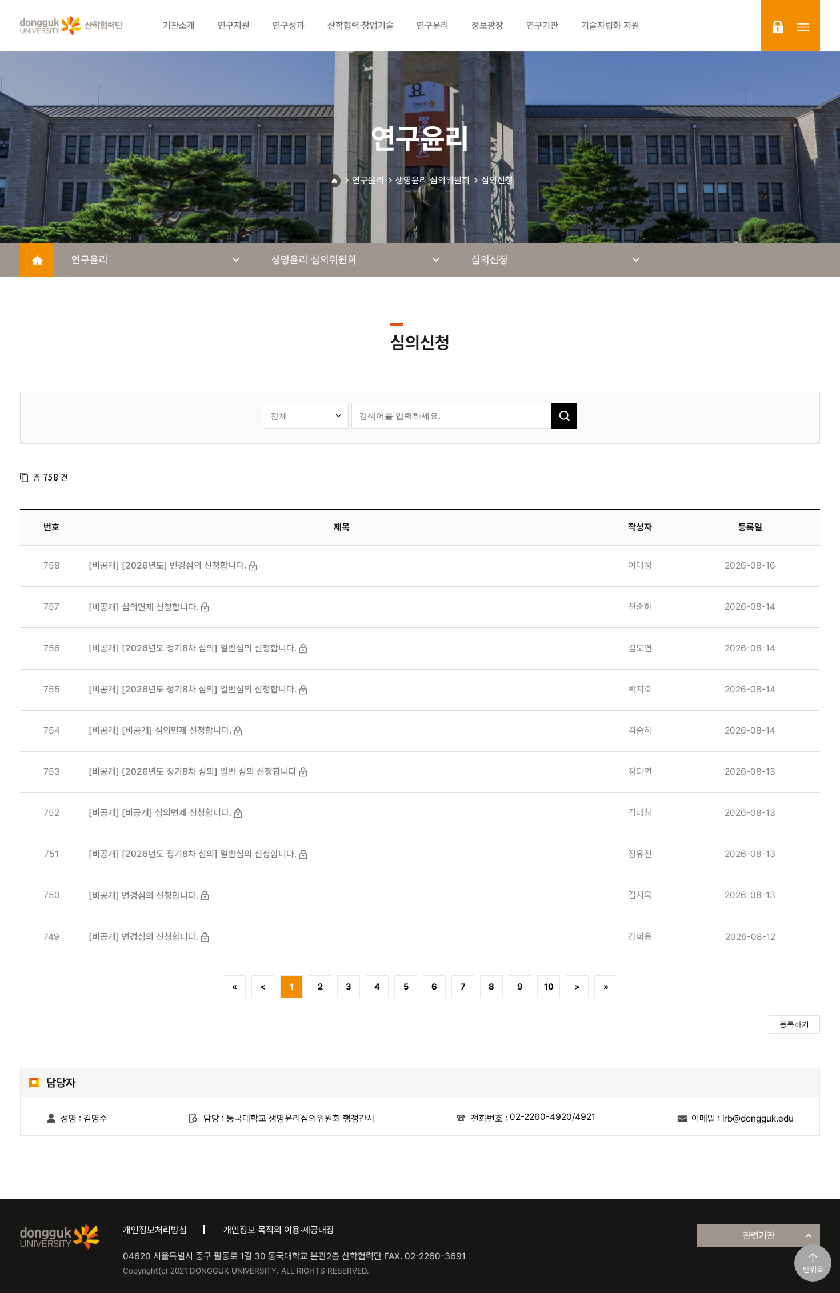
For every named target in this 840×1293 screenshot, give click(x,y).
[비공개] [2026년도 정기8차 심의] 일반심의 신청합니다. (193, 648)
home (37, 260)
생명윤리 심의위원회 (432, 180)
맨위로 (813, 1269)
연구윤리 (368, 180)
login (777, 27)
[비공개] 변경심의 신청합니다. (143, 895)
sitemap (803, 27)
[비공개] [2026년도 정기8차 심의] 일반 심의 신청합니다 (193, 771)
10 (549, 987)
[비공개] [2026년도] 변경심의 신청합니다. (167, 565)
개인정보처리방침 (155, 1229)
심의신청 (497, 180)
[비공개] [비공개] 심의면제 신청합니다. (160, 730)
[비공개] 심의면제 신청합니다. (143, 607)
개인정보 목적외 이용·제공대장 (278, 1229)
